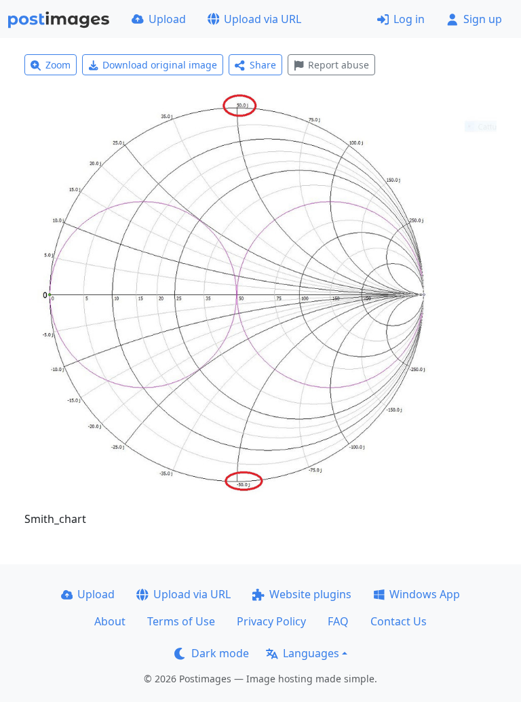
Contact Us (398, 621)
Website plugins (310, 594)
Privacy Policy (271, 621)
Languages (311, 653)
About (110, 621)
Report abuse (338, 64)
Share (263, 64)
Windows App (424, 594)
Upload (167, 19)
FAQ (338, 621)
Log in (409, 19)
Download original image (159, 64)
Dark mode (220, 653)
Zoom (58, 64)
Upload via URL (262, 19)
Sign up (482, 19)
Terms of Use (181, 621)
